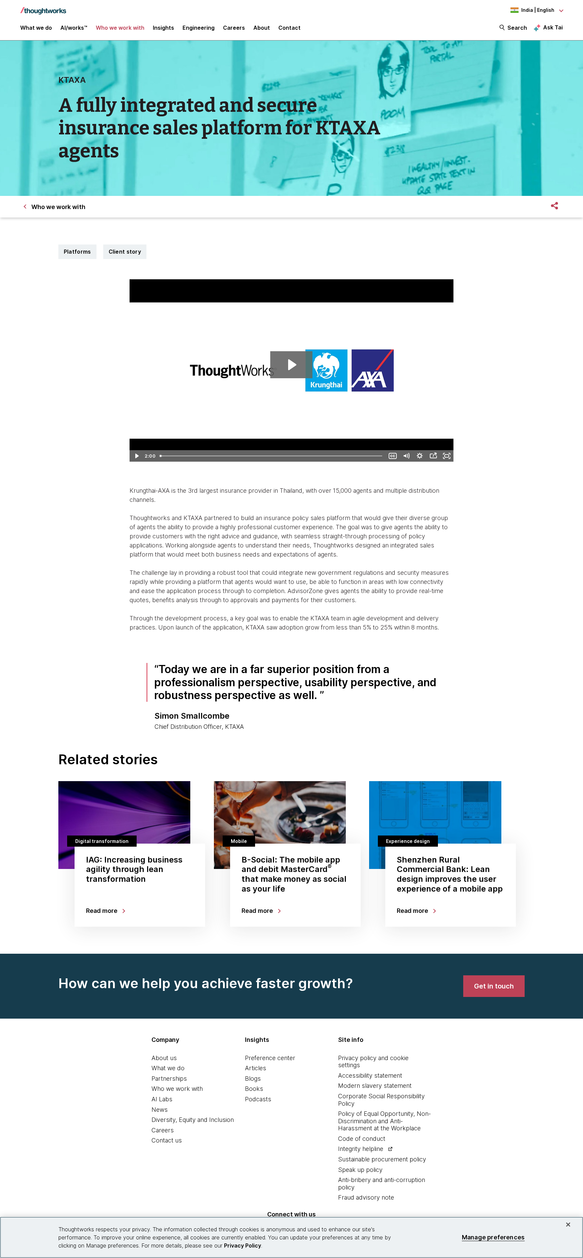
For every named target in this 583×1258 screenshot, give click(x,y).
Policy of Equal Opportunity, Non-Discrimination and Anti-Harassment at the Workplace (384, 1121)
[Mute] (406, 456)
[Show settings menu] (419, 456)
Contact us (166, 1140)
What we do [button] (36, 27)
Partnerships (169, 1078)
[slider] (272, 456)
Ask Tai (553, 27)
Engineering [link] (199, 27)
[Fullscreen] (446, 456)
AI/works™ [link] (73, 27)
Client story (125, 251)
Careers (162, 1130)
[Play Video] (136, 456)
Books (254, 1088)
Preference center (270, 1057)
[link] (494, 986)
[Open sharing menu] (433, 456)
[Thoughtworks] (43, 7)
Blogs (253, 1078)
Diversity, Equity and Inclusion (192, 1119)
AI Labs (161, 1099)
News (159, 1109)
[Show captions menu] (392, 456)
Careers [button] (234, 27)
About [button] (261, 27)
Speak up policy (360, 1169)
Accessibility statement (370, 1075)
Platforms (77, 251)
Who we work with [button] (120, 27)
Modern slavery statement (375, 1085)
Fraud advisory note (366, 1197)
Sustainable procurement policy (382, 1159)
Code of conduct (361, 1138)
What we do (168, 1068)
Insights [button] (163, 27)
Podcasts (258, 1099)
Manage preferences (493, 1237)
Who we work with (177, 1088)
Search (517, 27)
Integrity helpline (360, 1148)
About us (164, 1057)
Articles (255, 1068)
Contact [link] (289, 27)
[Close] (568, 1224)
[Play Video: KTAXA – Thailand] (291, 364)
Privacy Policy (242, 1245)
